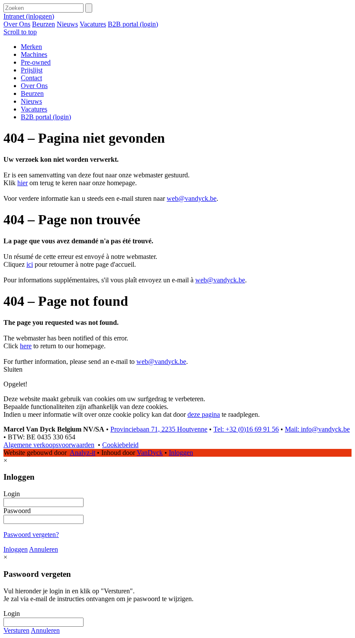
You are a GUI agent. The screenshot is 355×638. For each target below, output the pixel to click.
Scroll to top (20, 32)
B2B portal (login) (133, 24)
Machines (34, 54)
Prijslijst (31, 70)
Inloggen (181, 452)
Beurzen (43, 24)
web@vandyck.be (191, 198)
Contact (31, 78)
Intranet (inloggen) (28, 16)
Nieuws (67, 24)
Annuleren (43, 549)
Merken (31, 46)
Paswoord (17, 510)
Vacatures (93, 24)
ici (29, 264)
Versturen (16, 630)
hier (22, 182)
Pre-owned (36, 62)
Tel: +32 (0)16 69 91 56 (246, 429)
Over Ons (16, 24)
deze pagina (203, 414)
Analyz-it (82, 452)
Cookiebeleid (120, 444)
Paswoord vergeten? (31, 534)
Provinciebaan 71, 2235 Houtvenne (158, 429)
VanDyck (150, 452)
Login (11, 493)
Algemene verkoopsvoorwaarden (48, 444)
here (26, 346)
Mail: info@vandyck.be (317, 429)
